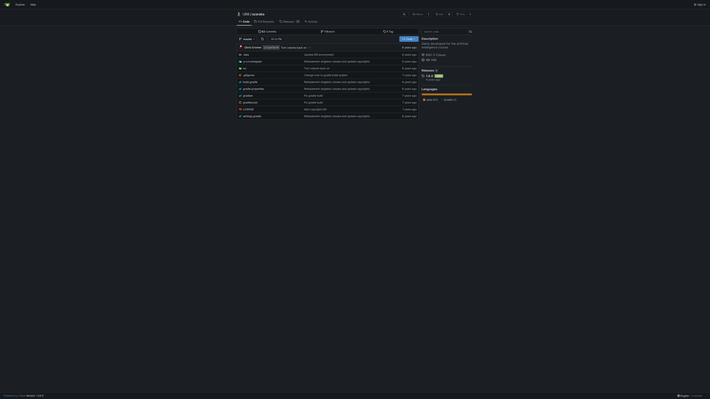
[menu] (683, 395)
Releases (429, 70)
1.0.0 (429, 76)
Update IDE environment (319, 54)
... (309, 47)
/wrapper (252, 61)
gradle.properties (253, 88)
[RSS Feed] (404, 14)
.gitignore (248, 75)
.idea (246, 54)
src (245, 68)
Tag (390, 31)
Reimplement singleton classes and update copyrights (337, 61)
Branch (329, 31)
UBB (246, 14)
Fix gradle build (313, 95)
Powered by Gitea (14, 395)
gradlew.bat (250, 102)
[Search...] (470, 31)
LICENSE (248, 109)
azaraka (258, 14)
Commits (269, 31)
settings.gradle (252, 116)
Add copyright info (315, 109)
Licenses (697, 395)
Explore (20, 4)
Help (33, 4)
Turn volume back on (293, 47)
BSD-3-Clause (436, 55)
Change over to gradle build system (325, 75)
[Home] (7, 4)
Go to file (276, 38)
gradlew (248, 95)
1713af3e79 (271, 47)
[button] (262, 39)
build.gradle (250, 81)
